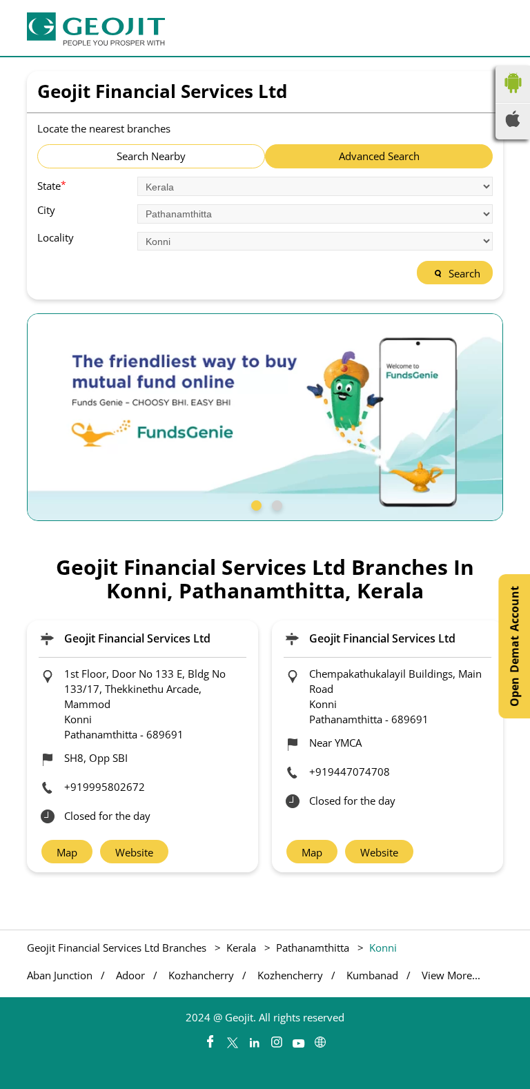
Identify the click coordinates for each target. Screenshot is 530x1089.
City (46, 210)
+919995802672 (104, 787)
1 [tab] (254, 503)
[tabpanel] (265, 417)
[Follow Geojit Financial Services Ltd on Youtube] (298, 1038)
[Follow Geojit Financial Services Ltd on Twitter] (232, 1038)
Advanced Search (379, 156)
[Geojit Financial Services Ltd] (96, 29)
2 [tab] (275, 503)
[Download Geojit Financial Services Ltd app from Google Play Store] (512, 96)
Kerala (241, 947)
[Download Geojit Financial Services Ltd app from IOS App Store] (512, 123)
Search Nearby (151, 156)
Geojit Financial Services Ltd (137, 638)
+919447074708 (349, 771)
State (51, 185)
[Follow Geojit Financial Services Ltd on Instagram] (276, 1038)
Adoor (130, 975)
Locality (55, 238)
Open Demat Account (514, 646)
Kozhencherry (290, 975)
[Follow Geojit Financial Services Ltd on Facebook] (209, 1038)
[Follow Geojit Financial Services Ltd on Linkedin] (254, 1038)
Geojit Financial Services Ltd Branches (118, 947)
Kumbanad (372, 975)
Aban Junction (59, 975)
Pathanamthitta (312, 947)
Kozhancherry (201, 975)
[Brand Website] (320, 1038)
